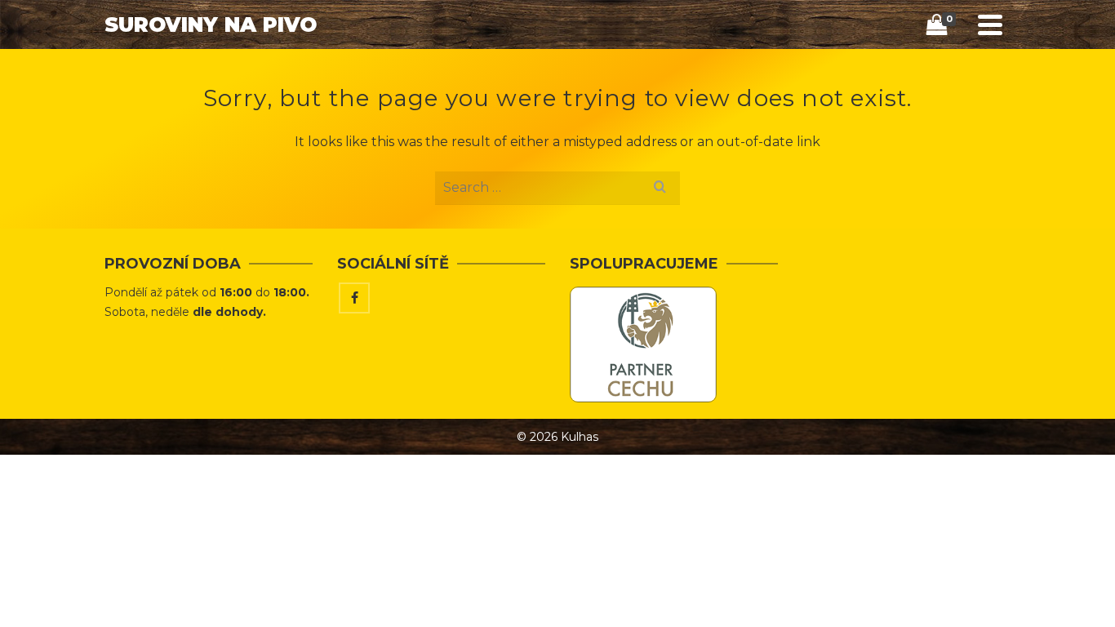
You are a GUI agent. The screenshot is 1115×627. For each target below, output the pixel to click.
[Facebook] (354, 298)
